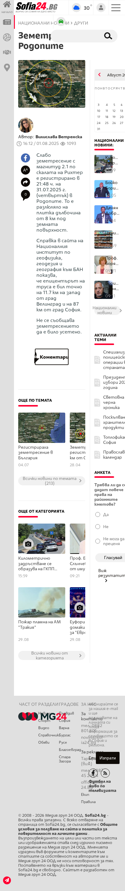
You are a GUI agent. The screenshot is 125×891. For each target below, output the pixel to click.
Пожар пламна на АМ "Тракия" (39, 624)
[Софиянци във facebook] (93, 773)
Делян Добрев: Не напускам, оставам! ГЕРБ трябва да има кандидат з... (112, 210)
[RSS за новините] (105, 773)
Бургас (65, 735)
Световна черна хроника (113, 402)
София (64, 720)
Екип (85, 794)
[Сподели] (25, 182)
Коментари (51, 357)
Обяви (43, 742)
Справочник (48, 735)
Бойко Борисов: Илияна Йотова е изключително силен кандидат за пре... (112, 185)
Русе (63, 742)
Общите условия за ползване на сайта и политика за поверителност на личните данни (67, 829)
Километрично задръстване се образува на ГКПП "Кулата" (36, 564)
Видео (43, 728)
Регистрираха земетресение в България (35, 453)
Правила (88, 802)
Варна (64, 728)
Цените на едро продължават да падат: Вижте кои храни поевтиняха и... (112, 235)
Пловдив (66, 713)
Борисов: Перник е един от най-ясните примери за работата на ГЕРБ (112, 286)
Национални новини (109, 142)
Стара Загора (65, 759)
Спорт (44, 720)
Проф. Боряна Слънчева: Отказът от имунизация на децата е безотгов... (112, 261)
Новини (45, 713)
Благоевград (70, 750)
